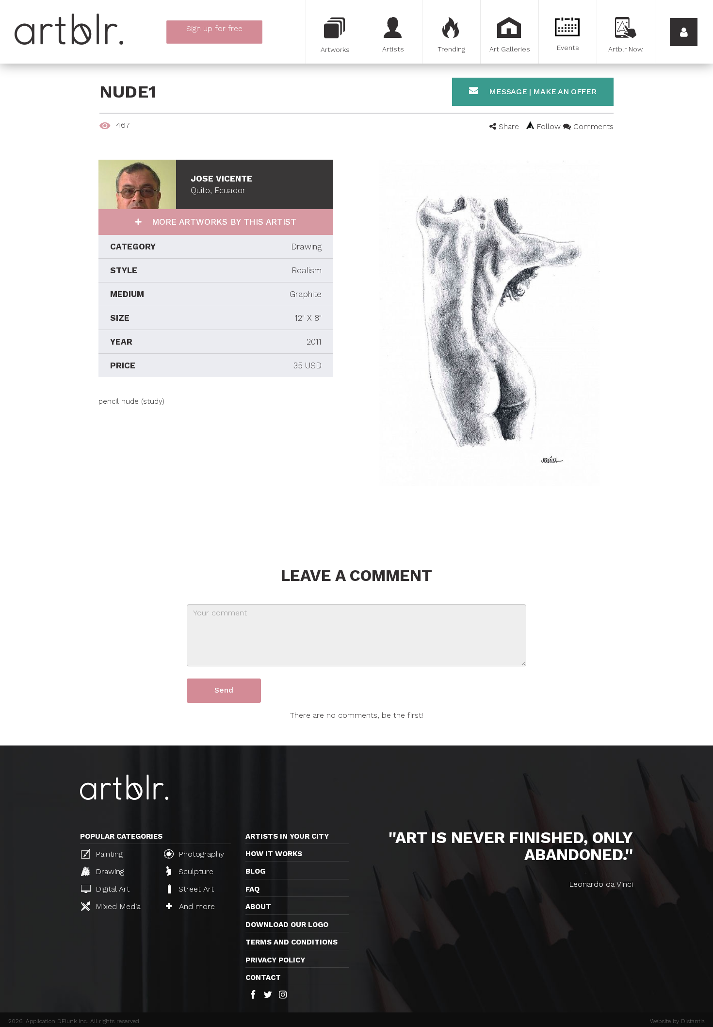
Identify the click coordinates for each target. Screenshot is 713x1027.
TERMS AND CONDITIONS (291, 942)
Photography (200, 854)
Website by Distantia (677, 1021)
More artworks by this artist (222, 222)
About (258, 906)
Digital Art (111, 889)
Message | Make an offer (542, 91)
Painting (108, 854)
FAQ (252, 889)
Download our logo (286, 924)
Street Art (195, 889)
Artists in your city (287, 836)
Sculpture (194, 871)
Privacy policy (275, 960)
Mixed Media (117, 906)
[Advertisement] (215, 475)
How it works (273, 853)
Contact (263, 977)
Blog (255, 871)
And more (196, 906)
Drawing (108, 871)
